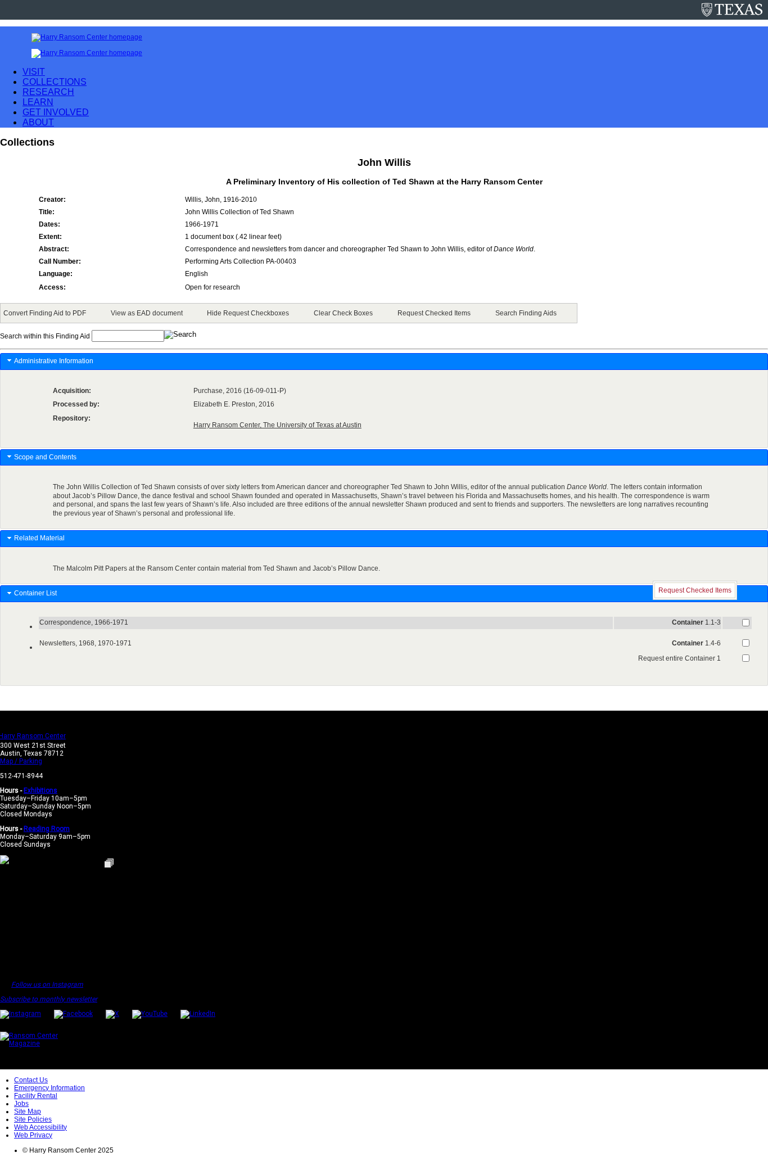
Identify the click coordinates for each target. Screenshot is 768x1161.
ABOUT (38, 122)
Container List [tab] (35, 593)
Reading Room (47, 829)
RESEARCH (48, 92)
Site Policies (33, 1119)
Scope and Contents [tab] (45, 457)
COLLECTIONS (54, 82)
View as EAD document (147, 313)
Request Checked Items (434, 313)
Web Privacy (33, 1135)
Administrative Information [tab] (53, 361)
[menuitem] (47, 313)
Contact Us (31, 1080)
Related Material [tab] (39, 538)
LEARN (37, 102)
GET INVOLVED (55, 112)
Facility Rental (35, 1096)
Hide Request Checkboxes (248, 313)
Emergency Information (49, 1088)
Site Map (27, 1111)
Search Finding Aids (526, 313)
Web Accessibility (40, 1127)
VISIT (33, 71)
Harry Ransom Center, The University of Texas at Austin (277, 425)
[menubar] (288, 313)
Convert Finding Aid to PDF (44, 313)
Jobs (21, 1104)
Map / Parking (21, 761)
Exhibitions (40, 790)
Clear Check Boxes (343, 313)
